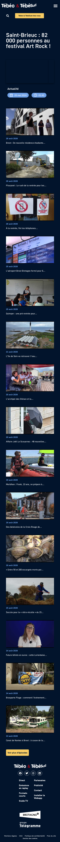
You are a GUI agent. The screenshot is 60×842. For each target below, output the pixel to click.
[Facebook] (20, 773)
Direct (22, 780)
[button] (55, 6)
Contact (38, 790)
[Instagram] (33, 773)
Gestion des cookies (30, 838)
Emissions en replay (24, 786)
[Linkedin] (39, 773)
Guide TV (23, 800)
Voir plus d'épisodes (17, 752)
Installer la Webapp (39, 796)
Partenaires (39, 780)
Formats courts (23, 794)
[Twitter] (26, 773)
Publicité (38, 785)
